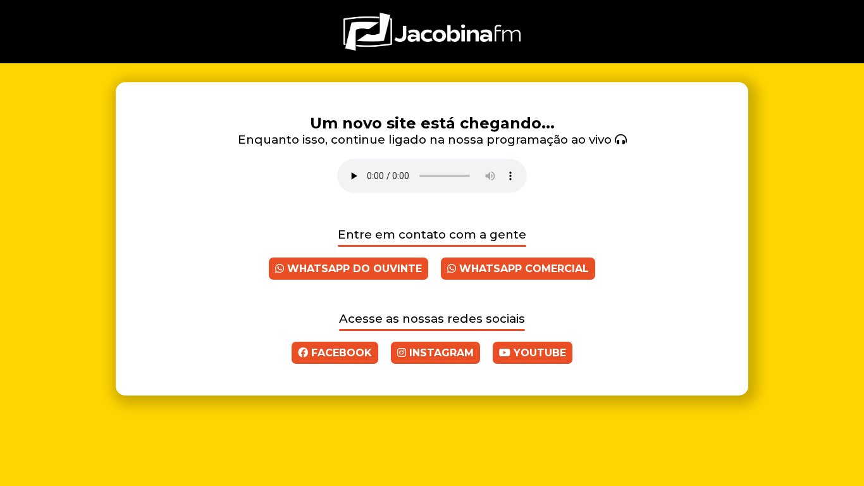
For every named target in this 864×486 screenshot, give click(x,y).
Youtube (538, 353)
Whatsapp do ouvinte (353, 269)
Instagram (440, 353)
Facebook (340, 353)
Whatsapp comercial (522, 269)
